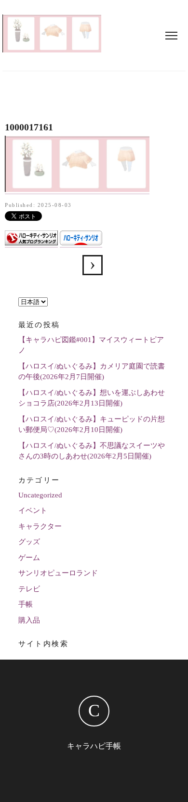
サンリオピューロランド (58, 573)
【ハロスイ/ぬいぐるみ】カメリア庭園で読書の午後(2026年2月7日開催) (91, 371)
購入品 (29, 620)
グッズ (29, 542)
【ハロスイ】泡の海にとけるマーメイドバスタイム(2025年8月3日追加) (92, 265)
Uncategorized (40, 495)
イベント (32, 510)
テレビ (29, 589)
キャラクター (40, 526)
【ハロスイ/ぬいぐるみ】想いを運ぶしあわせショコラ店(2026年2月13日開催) (91, 398)
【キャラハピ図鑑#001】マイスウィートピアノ (91, 345)
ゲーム (29, 557)
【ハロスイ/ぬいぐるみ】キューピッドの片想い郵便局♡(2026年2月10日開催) (91, 424)
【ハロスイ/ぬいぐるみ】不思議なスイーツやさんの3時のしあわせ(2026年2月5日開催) (91, 451)
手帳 (25, 604)
